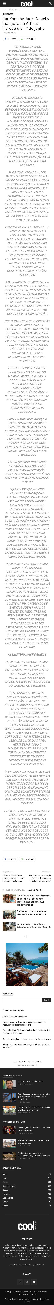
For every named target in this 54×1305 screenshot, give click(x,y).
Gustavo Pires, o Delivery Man (15, 1017)
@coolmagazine (27, 1065)
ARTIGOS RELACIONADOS (14, 890)
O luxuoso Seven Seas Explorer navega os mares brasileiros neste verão (14, 878)
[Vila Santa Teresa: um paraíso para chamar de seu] (9, 1143)
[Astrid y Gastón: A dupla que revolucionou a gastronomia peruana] (9, 1156)
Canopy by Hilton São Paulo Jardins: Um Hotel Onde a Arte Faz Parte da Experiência (26, 1031)
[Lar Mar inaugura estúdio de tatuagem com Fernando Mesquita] (9, 926)
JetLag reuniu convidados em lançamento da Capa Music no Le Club (26, 1045)
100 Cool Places (15, 10)
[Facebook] (20, 1282)
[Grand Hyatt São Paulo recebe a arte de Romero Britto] (9, 1130)
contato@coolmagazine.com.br (31, 1264)
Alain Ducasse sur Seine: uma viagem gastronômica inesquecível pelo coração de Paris (24, 1023)
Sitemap (8, 1292)
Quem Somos (23, 1294)
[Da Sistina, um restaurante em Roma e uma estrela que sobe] (9, 914)
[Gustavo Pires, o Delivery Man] (9, 1084)
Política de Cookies (21, 1292)
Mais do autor (35, 890)
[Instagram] (27, 1282)
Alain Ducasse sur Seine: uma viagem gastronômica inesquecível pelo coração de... (34, 1096)
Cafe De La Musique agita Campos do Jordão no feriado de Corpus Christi (40, 878)
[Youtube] (34, 1282)
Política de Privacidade (38, 1292)
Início (5, 10)
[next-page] (28, 936)
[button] (4, 3)
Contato (33, 1294)
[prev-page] (24, 936)
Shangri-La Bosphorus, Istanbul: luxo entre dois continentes (27, 1039)
